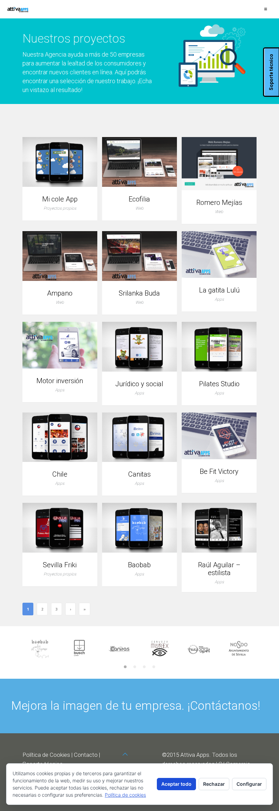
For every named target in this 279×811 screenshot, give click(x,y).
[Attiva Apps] (18, 9)
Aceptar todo (176, 784)
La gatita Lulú (219, 290)
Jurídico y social (139, 384)
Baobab (139, 565)
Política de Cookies (46, 754)
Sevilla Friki (60, 565)
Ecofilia (139, 199)
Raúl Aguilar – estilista (219, 569)
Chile (59, 474)
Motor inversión (59, 381)
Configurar (249, 784)
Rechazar (214, 784)
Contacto (86, 754)
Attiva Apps (194, 754)
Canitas (139, 474)
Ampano (59, 293)
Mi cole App (60, 199)
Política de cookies (125, 795)
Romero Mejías (219, 203)
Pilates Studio (219, 384)
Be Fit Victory (219, 472)
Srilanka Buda (139, 293)
